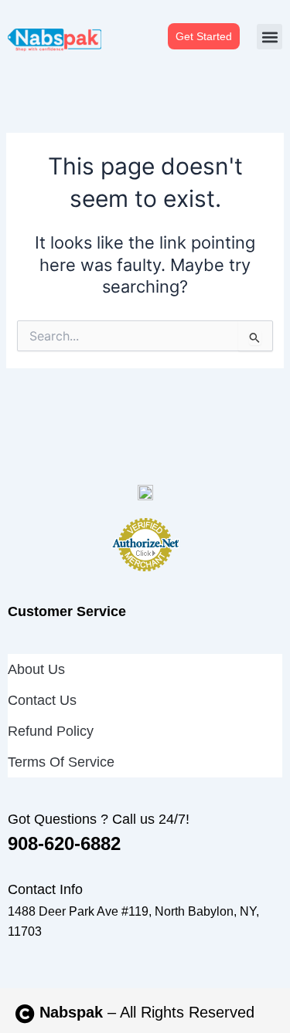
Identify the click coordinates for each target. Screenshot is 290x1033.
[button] (269, 36)
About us (36, 669)
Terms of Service (61, 762)
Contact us (42, 700)
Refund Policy (51, 731)
